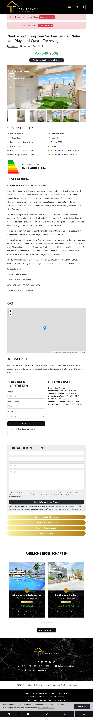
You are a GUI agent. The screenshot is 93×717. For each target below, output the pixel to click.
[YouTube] (46, 662)
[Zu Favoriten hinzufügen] (27, 590)
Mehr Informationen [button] (46, 708)
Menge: (10, 392)
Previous (10, 87)
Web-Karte (73, 685)
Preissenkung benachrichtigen (46, 60)
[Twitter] (42, 662)
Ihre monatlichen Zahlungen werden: (22, 429)
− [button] (10, 314)
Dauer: (10, 411)
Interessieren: (13, 401)
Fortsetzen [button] (82, 706)
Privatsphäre (55, 685)
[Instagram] (50, 662)
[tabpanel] (27, 590)
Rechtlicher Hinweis (41, 685)
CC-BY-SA (82, 352)
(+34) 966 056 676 (45, 666)
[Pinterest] (54, 662)
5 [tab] (51, 622)
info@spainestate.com (66, 666)
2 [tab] (44, 622)
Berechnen (26, 423)
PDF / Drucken (46, 533)
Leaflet (53, 352)
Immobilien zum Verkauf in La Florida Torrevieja (46, 697)
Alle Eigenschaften (46, 630)
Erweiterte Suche (47, 17)
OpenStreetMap (67, 352)
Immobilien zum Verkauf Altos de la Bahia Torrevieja (46, 693)
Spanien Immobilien (15, 269)
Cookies (64, 685)
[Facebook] (38, 662)
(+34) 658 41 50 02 (28, 666)
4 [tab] (48, 622)
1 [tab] (42, 622)
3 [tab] (46, 622)
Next (83, 87)
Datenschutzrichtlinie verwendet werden (21, 495)
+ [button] (10, 311)
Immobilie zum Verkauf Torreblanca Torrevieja (46, 700)
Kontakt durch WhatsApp (46, 517)
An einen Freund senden (46, 528)
